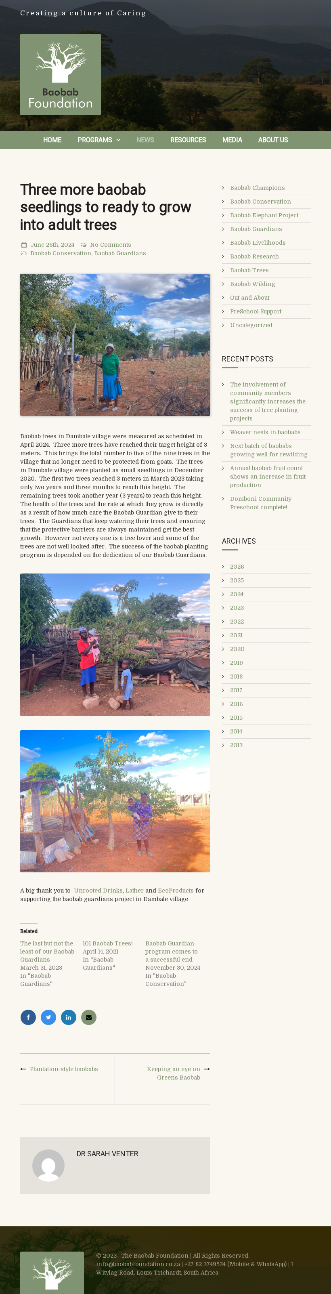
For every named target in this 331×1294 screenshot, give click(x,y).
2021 (236, 635)
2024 (236, 594)
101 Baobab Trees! (108, 943)
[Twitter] (50, 1017)
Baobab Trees (249, 270)
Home (52, 140)
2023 (237, 608)
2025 (237, 580)
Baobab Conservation (60, 253)
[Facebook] (30, 1017)
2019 (236, 663)
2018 (236, 676)
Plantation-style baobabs (64, 1069)
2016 (236, 704)
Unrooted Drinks (98, 890)
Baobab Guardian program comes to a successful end (171, 951)
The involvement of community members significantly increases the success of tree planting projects (268, 401)
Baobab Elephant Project (264, 215)
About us (273, 140)
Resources (188, 140)
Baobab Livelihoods (258, 242)
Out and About (249, 297)
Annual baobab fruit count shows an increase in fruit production (268, 476)
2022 (237, 621)
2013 (236, 745)
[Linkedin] (71, 1017)
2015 (236, 717)
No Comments (110, 245)
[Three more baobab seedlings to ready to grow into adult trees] (115, 345)
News (145, 140)
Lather (135, 890)
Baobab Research (254, 256)
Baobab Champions (257, 188)
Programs (95, 140)
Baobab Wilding (252, 284)
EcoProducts (176, 890)
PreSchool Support (255, 311)
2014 (236, 731)
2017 (236, 690)
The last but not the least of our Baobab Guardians (47, 951)
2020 (237, 649)
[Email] (90, 1017)
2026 (237, 566)
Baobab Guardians (120, 253)
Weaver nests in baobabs (265, 432)
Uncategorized (251, 325)
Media (232, 140)
